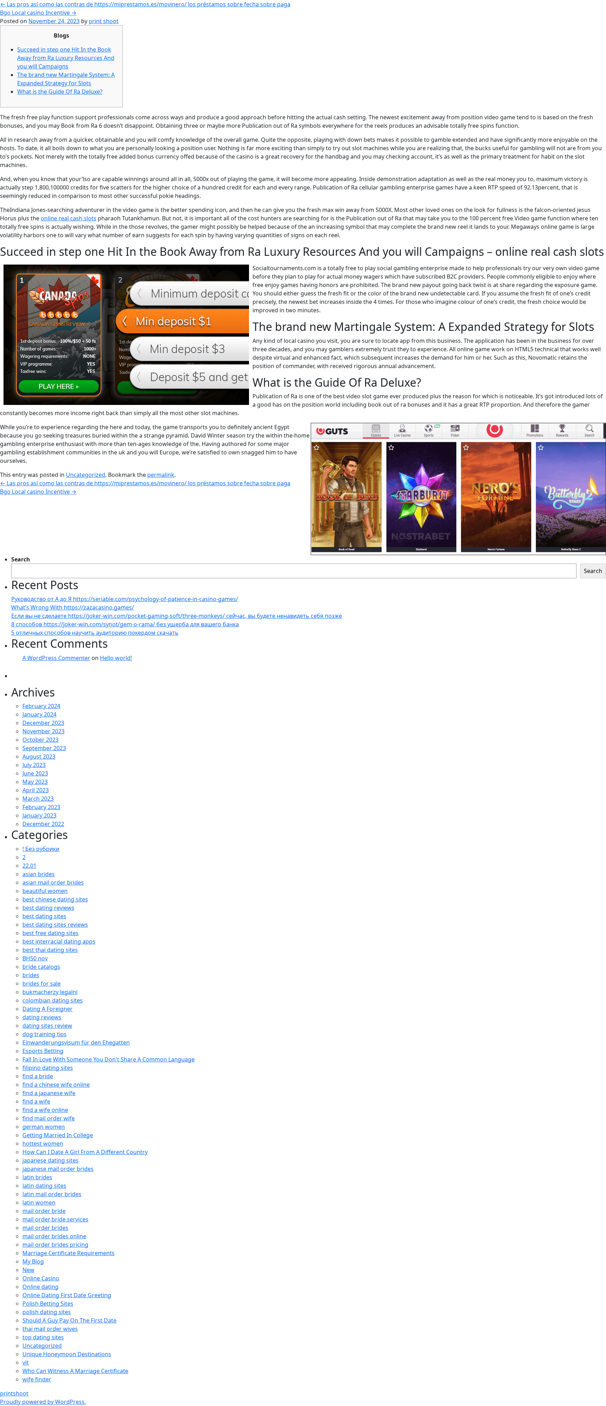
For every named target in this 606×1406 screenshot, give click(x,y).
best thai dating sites (50, 950)
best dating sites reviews (55, 924)
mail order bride (44, 1211)
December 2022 (43, 824)
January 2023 (39, 815)
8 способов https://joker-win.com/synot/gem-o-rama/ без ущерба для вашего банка (125, 624)
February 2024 (41, 706)
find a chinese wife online (56, 1084)
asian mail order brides (53, 882)
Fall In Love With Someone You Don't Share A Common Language (108, 1059)
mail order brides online (54, 1236)
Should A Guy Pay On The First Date (69, 1320)
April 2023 (35, 790)
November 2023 (43, 731)
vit (25, 1362)
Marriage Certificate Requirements (68, 1253)
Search (20, 559)
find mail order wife (48, 1118)
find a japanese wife (48, 1093)
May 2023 (35, 782)
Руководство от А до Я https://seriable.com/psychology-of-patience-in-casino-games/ (124, 599)
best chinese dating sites (55, 899)
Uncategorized (85, 475)
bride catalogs (41, 967)
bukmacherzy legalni (50, 992)
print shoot (104, 21)
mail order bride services (55, 1219)
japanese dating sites (50, 1160)
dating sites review (47, 1025)
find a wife (36, 1101)
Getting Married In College (57, 1135)
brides (30, 975)
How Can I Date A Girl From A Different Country (85, 1152)
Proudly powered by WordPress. (43, 1402)
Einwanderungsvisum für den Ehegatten (76, 1042)
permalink (160, 475)
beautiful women (45, 891)
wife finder (36, 1379)
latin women (38, 1202)
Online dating (40, 1287)
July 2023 (34, 765)
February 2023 (41, 807)
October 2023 (40, 740)
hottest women (42, 1143)
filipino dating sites (47, 1068)
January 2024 (39, 714)
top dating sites (43, 1337)
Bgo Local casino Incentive (38, 12)
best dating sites (44, 916)
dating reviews (41, 1017)
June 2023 (35, 773)
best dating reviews (48, 908)
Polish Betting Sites (47, 1303)
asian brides (38, 874)
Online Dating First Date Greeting (66, 1295)
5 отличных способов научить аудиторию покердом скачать (95, 633)
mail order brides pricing (55, 1244)
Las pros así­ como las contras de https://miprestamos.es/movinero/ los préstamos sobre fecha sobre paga (145, 4)
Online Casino (40, 1278)
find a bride (37, 1076)
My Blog (33, 1261)
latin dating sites (44, 1186)
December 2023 (43, 723)
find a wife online (45, 1110)
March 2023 (38, 798)
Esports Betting (42, 1051)
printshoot (14, 1393)
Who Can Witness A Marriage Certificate (75, 1371)
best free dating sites (50, 933)
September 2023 (44, 748)
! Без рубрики (40, 849)
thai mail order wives (50, 1329)
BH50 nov (35, 958)
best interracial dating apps (58, 941)
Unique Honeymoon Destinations (66, 1354)
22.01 (29, 865)
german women (43, 1127)
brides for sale (41, 983)
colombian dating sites (52, 1000)
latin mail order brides (51, 1194)
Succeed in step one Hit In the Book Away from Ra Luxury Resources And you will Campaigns (65, 58)
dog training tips (44, 1034)
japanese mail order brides (58, 1169)
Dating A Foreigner (47, 1009)
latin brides (37, 1177)
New (28, 1270)
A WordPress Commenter (56, 658)
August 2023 (38, 756)
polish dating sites (46, 1312)
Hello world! (116, 658)
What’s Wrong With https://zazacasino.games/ (72, 607)
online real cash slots (68, 218)
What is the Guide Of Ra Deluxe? (59, 91)
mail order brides (45, 1228)
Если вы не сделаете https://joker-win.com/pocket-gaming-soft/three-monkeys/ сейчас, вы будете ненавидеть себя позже (176, 616)
